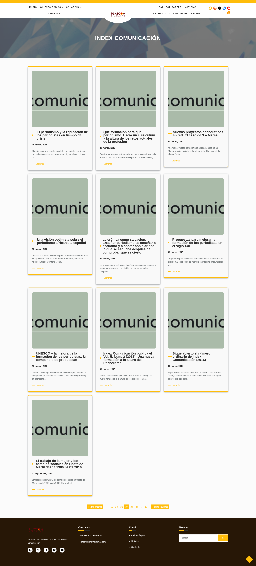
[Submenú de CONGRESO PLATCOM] (201, 13)
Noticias (135, 541)
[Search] (223, 538)
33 (121, 506)
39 (146, 506)
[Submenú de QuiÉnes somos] (62, 7)
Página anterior (95, 507)
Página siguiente (160, 507)
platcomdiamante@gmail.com (93, 542)
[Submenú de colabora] (81, 7)
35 (131, 506)
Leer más (40, 164)
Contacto (135, 547)
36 (136, 506)
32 (116, 506)
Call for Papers (138, 535)
